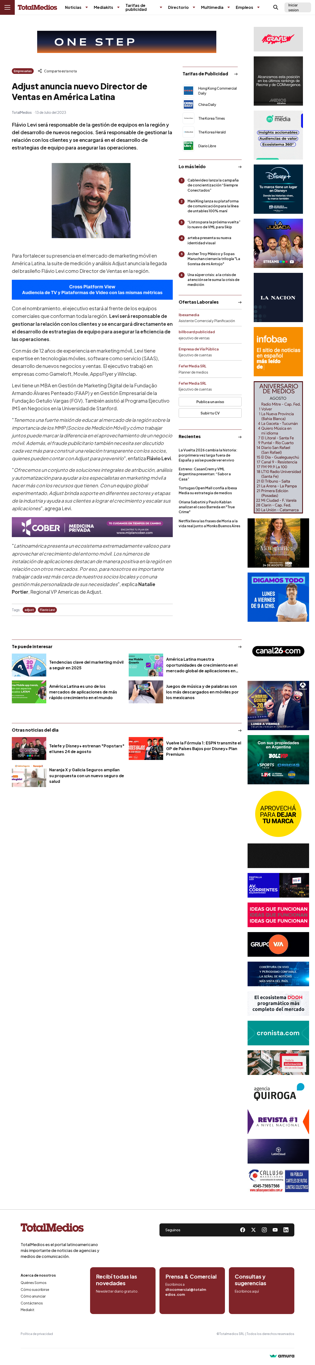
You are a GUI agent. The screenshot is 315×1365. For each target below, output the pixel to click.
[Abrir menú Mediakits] (118, 7)
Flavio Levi (47, 610)
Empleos (244, 7)
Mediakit (27, 1309)
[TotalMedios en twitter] (253, 1229)
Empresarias (23, 71)
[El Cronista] (278, 1033)
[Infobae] (278, 351)
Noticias (73, 7)
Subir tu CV (210, 413)
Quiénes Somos (34, 1282)
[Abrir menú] (7, 7)
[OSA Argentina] (126, 42)
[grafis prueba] (278, 39)
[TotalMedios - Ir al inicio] (37, 7)
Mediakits (103, 7)
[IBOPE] (92, 290)
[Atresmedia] (278, 705)
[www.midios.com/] (278, 81)
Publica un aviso (210, 401)
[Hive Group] (278, 855)
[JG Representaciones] (278, 814)
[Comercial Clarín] (278, 1062)
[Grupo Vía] (278, 944)
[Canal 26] (278, 651)
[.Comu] (278, 597)
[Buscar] (276, 7)
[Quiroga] (278, 1092)
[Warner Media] (278, 543)
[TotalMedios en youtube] (275, 1229)
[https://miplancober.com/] (92, 527)
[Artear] (278, 974)
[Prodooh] (278, 1003)
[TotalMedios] (60, 1228)
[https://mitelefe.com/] (278, 243)
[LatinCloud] (278, 1151)
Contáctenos (32, 1303)
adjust (29, 610)
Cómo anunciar (33, 1296)
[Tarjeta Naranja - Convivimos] (278, 1121)
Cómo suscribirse (35, 1289)
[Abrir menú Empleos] (258, 7)
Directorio (178, 7)
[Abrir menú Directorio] (194, 7)
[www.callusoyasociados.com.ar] (278, 1180)
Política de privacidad (37, 1334)
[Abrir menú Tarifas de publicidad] (161, 7)
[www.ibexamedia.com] (278, 885)
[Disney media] (278, 189)
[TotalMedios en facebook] (242, 1229)
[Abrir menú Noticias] (86, 7)
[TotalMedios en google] (264, 1229)
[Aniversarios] (278, 447)
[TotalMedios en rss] (286, 1229)
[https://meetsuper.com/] (278, 915)
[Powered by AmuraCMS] (282, 1356)
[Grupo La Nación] (278, 297)
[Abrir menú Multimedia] (228, 7)
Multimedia (212, 7)
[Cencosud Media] (278, 135)
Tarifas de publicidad (136, 7)
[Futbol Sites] (278, 759)
